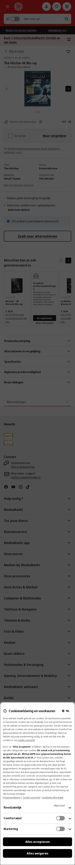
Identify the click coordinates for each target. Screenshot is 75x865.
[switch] (60, 818)
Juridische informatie (52, 797)
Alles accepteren (37, 842)
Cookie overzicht (31, 797)
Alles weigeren (37, 853)
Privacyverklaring (11, 797)
